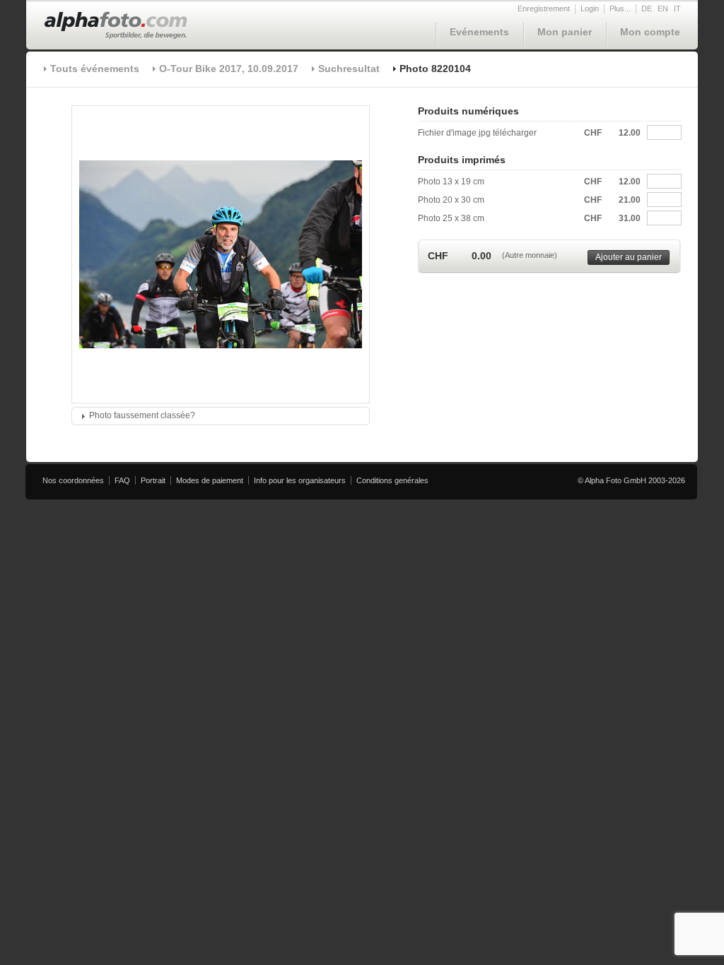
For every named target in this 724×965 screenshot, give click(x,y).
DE (646, 8)
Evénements (479, 31)
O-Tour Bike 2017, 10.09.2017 (228, 68)
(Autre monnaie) (529, 255)
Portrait (153, 480)
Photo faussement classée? (142, 415)
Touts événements (94, 68)
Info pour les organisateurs (300, 480)
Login (589, 8)
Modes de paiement (209, 480)
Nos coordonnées (73, 480)
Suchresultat (349, 68)
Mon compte (650, 31)
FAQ (122, 480)
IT (677, 8)
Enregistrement (544, 8)
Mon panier (564, 31)
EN (663, 8)
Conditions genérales (392, 480)
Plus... (620, 8)
